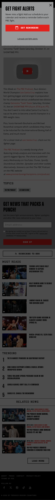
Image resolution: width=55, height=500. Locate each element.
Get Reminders (29, 28)
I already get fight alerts (27, 39)
